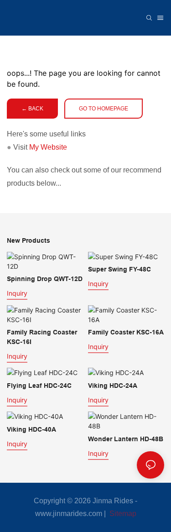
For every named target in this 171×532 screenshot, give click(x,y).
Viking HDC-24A (112, 385)
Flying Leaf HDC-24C (39, 385)
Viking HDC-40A (31, 429)
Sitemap (122, 513)
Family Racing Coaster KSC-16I (42, 337)
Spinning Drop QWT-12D (45, 278)
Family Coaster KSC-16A (126, 332)
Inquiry (17, 293)
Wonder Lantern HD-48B (125, 439)
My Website (48, 147)
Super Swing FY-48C (119, 269)
